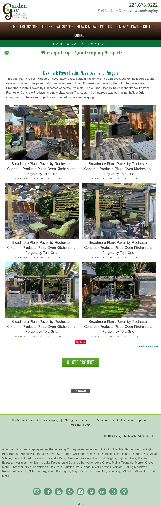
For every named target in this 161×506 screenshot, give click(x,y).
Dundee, (138, 453)
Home (13, 26)
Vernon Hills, (99, 471)
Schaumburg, (38, 471)
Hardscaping (64, 26)
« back (80, 391)
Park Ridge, (84, 467)
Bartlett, (14, 453)
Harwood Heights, (105, 458)
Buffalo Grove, (47, 453)
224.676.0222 (143, 5)
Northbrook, (41, 467)
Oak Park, (56, 467)
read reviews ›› (148, 346)
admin (81, 504)
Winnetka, (142, 471)
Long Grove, (103, 462)
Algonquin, (93, 449)
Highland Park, (128, 458)
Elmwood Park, (23, 458)
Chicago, (79, 453)
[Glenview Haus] (80, 491)
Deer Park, (93, 453)
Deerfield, (107, 453)
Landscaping (29, 26)
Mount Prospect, (13, 467)
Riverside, (117, 467)
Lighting (46, 26)
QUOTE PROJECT (80, 362)
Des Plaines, (123, 453)
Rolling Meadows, (136, 467)
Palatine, (70, 467)
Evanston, (40, 458)
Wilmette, (128, 471)
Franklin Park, (57, 458)
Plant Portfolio (142, 26)
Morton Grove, (144, 462)
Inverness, (21, 462)
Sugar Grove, (81, 471)
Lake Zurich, (70, 462)
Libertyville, (87, 462)
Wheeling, (115, 471)
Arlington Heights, (113, 449)
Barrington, (132, 449)
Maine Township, (123, 462)
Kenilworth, (36, 462)
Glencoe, (73, 458)
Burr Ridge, (65, 453)
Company (122, 26)
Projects (106, 26)
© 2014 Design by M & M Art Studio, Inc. (130, 436)
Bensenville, (28, 453)
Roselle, (23, 471)
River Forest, (101, 467)
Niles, (29, 467)
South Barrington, (60, 471)
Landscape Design (80, 43)
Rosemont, (9, 471)
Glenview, (86, 458)
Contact (80, 35)
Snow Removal (87, 26)
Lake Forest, (52, 462)
